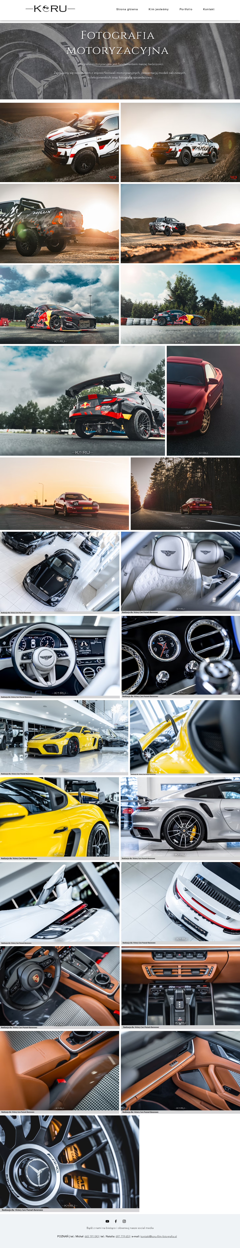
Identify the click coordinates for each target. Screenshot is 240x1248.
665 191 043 (92, 1236)
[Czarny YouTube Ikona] (107, 1221)
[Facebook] (116, 1221)
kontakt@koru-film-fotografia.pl (159, 1236)
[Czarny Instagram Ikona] (124, 1221)
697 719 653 (123, 1236)
